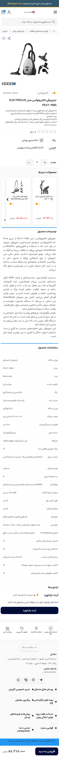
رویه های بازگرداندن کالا (43, 701)
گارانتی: (52, 148)
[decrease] (29, 162)
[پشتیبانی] (25, 680)
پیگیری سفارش (22, 700)
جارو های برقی (18, 31)
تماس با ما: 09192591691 (23, 729)
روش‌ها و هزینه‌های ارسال (20, 715)
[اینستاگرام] (33, 680)
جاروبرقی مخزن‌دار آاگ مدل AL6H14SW (19, 198)
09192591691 (49, 672)
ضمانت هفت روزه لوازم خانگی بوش (44, 715)
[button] (7, 199)
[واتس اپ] (18, 680)
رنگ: (53, 140)
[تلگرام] (41, 680)
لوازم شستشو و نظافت (38, 31)
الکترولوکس (43, 93)
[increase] (45, 162)
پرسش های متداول (43, 689)
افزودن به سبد (47, 751)
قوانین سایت (46, 728)
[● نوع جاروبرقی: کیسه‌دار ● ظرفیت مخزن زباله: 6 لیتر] (44, 187)
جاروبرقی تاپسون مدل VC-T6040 (44, 198)
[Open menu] (55, 12)
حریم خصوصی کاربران (19, 689)
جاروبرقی (4, 31)
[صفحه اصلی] (54, 31)
